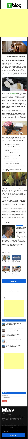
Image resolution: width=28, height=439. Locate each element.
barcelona (3, 423)
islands (20, 423)
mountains (11, 424)
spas (14, 425)
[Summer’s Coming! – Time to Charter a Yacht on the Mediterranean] (16, 270)
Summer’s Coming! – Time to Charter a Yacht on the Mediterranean (16, 273)
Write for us (13, 430)
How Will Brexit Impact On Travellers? (6, 272)
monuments (7, 424)
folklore (17, 423)
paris (7, 425)
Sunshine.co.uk (13, 93)
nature (20, 424)
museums (14, 424)
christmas (12, 423)
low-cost (3, 424)
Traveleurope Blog (6, 430)
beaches (6, 423)
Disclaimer (19, 430)
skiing (12, 425)
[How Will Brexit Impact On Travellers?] (6, 270)
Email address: (5, 395)
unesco (18, 425)
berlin (9, 423)
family (15, 423)
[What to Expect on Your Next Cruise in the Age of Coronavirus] (16, 259)
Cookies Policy (5, 431)
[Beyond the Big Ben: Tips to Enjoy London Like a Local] (6, 259)
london (22, 423)
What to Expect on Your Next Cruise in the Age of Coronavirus (16, 261)
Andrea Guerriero (19, 225)
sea (10, 425)
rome (9, 425)
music (17, 424)
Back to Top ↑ (14, 281)
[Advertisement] (14, 23)
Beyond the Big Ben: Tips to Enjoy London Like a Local (5, 261)
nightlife (4, 425)
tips (15, 425)
